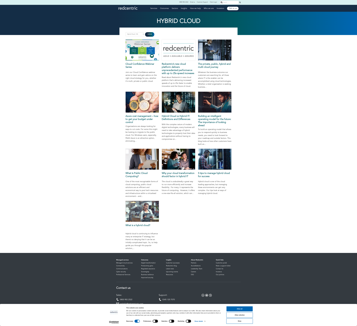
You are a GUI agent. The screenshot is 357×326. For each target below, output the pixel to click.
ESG (192, 274)
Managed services (122, 260)
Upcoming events (172, 272)
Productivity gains (147, 266)
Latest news (170, 269)
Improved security (147, 277)
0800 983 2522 (183, 2)
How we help (195, 8)
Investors (220, 8)
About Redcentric (197, 260)
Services (153, 8)
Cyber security (121, 272)
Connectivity (120, 266)
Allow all (239, 309)
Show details (198, 321)
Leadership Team (196, 269)
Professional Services (123, 274)
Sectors (175, 8)
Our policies (220, 274)
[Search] (240, 2)
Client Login (213, 2)
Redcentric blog (171, 266)
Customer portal (221, 263)
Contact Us (219, 269)
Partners (193, 263)
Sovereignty (145, 272)
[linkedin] (203, 296)
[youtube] (206, 296)
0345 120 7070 (168, 300)
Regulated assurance (148, 269)
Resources (169, 274)
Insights (184, 8)
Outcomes (164, 8)
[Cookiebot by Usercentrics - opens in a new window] (114, 322)
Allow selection (240, 315)
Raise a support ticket (223, 266)
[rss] (210, 296)
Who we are (209, 8)
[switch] (155, 321)
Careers (193, 272)
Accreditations (196, 266)
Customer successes (173, 263)
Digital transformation (148, 263)
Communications (122, 269)
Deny (239, 321)
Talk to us (233, 8)
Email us (192, 2)
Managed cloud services (124, 263)
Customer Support (202, 2)
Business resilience (147, 274)
